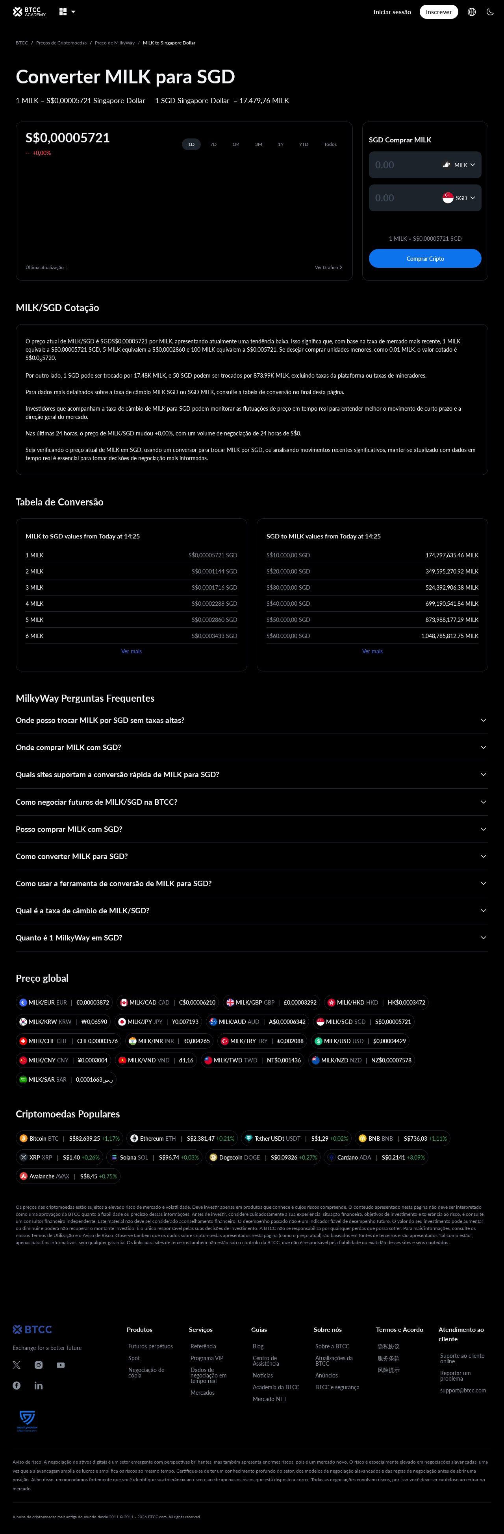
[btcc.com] (29, 12)
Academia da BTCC (276, 1387)
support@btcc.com (463, 1390)
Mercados (203, 1392)
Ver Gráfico (326, 267)
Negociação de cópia (146, 1372)
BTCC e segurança (337, 1387)
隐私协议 (389, 1346)
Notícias (263, 1375)
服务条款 (389, 1358)
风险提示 (389, 1369)
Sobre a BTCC (332, 1346)
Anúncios (326, 1375)
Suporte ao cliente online (462, 1358)
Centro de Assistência (266, 1361)
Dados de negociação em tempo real (209, 1375)
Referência (203, 1346)
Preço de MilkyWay (115, 43)
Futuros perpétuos (150, 1346)
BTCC (22, 43)
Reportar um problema (455, 1376)
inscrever (439, 11)
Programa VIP (207, 1358)
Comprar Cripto (425, 258)
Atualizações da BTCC (334, 1361)
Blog (258, 1346)
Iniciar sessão (392, 11)
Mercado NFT (270, 1399)
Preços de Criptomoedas (61, 43)
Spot (134, 1358)
